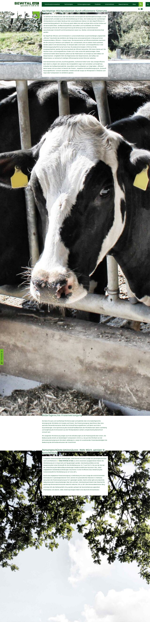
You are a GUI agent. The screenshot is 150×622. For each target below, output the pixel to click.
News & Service (123, 4)
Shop (134, 4)
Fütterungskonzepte (83, 4)
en (148, 4)
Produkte (98, 4)
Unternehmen (109, 4)
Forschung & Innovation (52, 4)
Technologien (68, 4)
